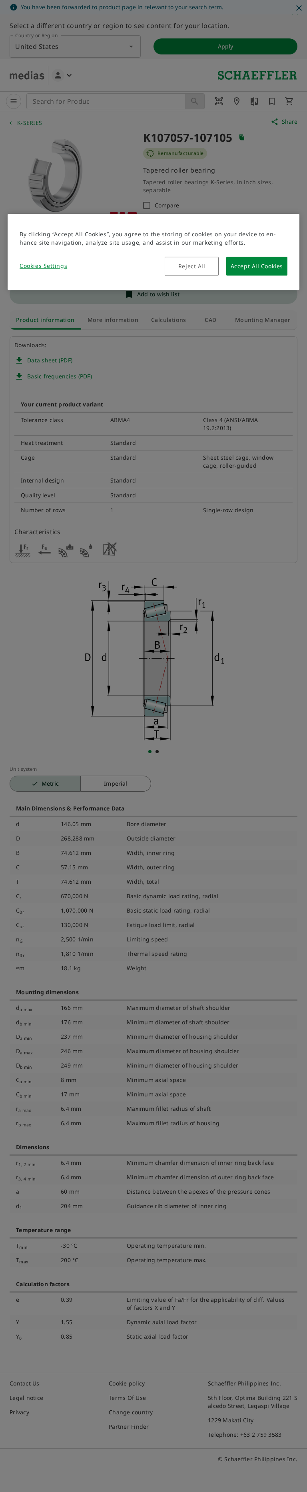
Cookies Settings (43, 265)
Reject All (191, 266)
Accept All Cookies (257, 266)
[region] (153, 252)
